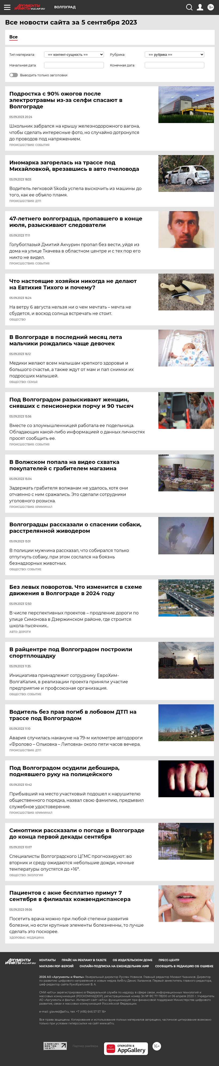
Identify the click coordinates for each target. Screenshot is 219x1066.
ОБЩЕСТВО (17, 319)
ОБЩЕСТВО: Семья (23, 382)
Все (13, 37)
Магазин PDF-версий (56, 966)
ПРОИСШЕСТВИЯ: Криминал (30, 507)
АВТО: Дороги (20, 632)
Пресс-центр (169, 960)
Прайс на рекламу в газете (84, 960)
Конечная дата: (122, 65)
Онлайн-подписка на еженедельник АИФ (114, 966)
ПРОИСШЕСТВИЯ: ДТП (25, 201)
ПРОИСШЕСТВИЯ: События (29, 145)
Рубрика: (117, 55)
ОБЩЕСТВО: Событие (25, 569)
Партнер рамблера (85, 1046)
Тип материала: (22, 55)
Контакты (47, 960)
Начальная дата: (23, 65)
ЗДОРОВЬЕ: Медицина (26, 938)
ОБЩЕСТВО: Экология (26, 875)
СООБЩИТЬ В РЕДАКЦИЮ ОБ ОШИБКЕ (184, 966)
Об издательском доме (132, 960)
